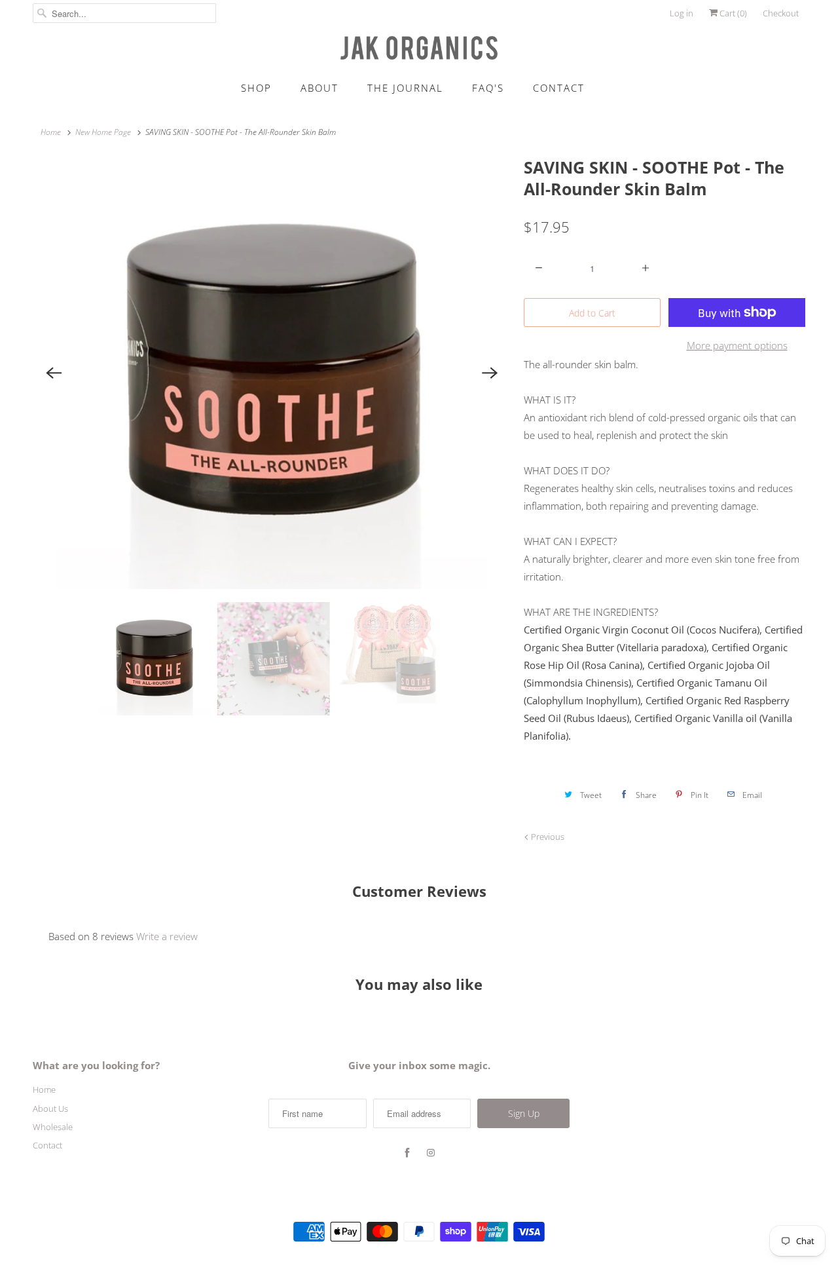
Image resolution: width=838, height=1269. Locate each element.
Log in (681, 13)
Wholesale (53, 1127)
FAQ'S (488, 87)
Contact (47, 1145)
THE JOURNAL (405, 87)
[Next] (489, 372)
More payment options (737, 345)
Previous (546, 837)
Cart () (732, 13)
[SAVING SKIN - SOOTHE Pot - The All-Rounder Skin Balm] (271, 373)
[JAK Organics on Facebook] (407, 1153)
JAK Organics (396, 1198)
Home (44, 1089)
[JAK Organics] (419, 48)
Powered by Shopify (458, 1198)
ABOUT (319, 87)
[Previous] (53, 372)
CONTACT (559, 87)
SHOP (256, 87)
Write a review (167, 936)
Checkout (781, 13)
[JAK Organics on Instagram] (430, 1153)
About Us (50, 1108)
